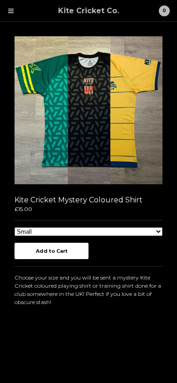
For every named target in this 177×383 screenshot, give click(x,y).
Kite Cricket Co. (88, 10)
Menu (11, 11)
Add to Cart (52, 251)
